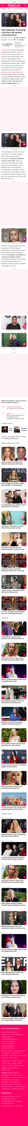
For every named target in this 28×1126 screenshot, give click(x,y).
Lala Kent (4, 50)
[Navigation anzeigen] (2, 5)
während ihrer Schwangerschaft (12, 72)
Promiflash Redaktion (19, 37)
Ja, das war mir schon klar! (15, 408)
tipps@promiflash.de (11, 438)
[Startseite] (14, 5)
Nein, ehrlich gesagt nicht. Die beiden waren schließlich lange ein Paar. (15, 416)
